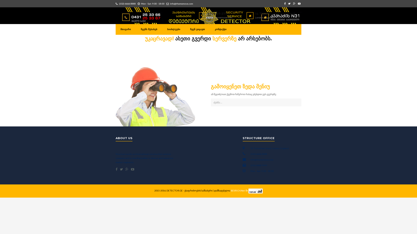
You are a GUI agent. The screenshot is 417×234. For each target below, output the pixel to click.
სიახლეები (173, 29)
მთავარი (126, 29)
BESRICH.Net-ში (239, 190)
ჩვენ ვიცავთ (197, 29)
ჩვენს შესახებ (149, 29)
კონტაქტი (221, 29)
